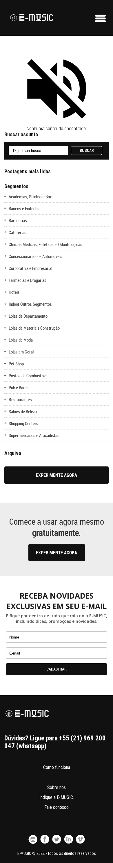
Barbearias (18, 220)
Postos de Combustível (28, 376)
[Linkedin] (68, 839)
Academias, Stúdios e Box (30, 196)
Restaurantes (20, 399)
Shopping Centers (23, 423)
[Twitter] (56, 839)
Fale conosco (56, 807)
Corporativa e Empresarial (30, 268)
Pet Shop (16, 364)
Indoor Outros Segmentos (30, 304)
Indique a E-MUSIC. (56, 797)
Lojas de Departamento (28, 316)
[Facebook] (44, 839)
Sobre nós (56, 787)
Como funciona (56, 767)
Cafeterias (17, 232)
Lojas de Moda (21, 340)
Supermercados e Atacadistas (34, 435)
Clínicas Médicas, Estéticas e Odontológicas (45, 244)
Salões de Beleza (23, 411)
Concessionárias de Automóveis (35, 256)
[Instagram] (32, 839)
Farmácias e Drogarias (27, 280)
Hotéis (14, 292)
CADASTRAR (57, 669)
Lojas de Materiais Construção (34, 328)
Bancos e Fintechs (24, 208)
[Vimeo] (80, 839)
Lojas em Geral (21, 352)
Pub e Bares (19, 387)
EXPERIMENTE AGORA (56, 475)
